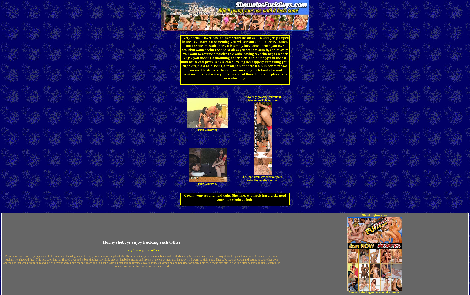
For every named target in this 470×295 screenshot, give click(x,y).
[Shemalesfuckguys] (235, 29)
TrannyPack (152, 250)
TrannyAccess (132, 250)
